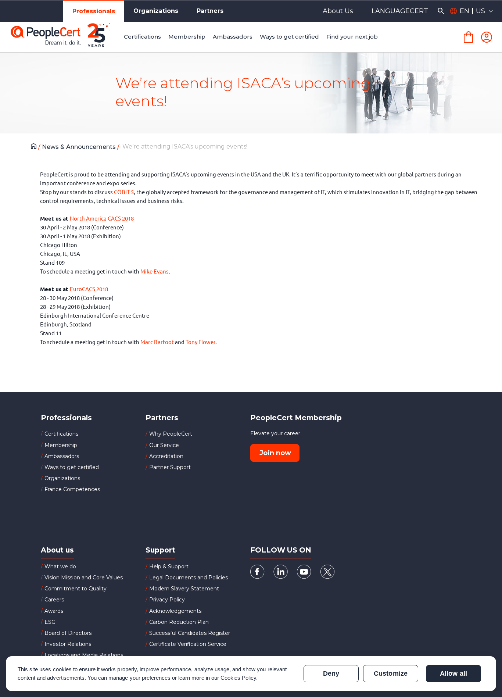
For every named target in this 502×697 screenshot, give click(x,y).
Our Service (164, 445)
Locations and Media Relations (83, 655)
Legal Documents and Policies (188, 577)
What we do (60, 566)
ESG (49, 622)
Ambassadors (61, 456)
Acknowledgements (175, 611)
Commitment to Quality (75, 588)
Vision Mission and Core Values (83, 577)
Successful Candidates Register (189, 633)
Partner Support (170, 467)
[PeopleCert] (66, 37)
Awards (53, 611)
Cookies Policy (238, 678)
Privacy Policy (167, 599)
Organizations (155, 10)
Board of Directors (68, 633)
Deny (331, 673)
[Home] (35, 147)
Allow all (453, 673)
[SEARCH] (440, 11)
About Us (338, 11)
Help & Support (169, 566)
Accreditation (166, 456)
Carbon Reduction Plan (179, 622)
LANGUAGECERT (400, 11)
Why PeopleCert (170, 433)
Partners (210, 10)
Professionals (93, 11)
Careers (54, 599)
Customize (390, 673)
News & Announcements (79, 146)
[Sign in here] (486, 37)
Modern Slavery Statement (184, 588)
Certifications (61, 433)
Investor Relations (67, 644)
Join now (275, 453)
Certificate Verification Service (187, 644)
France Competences (72, 489)
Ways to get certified (71, 467)
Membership (60, 445)
